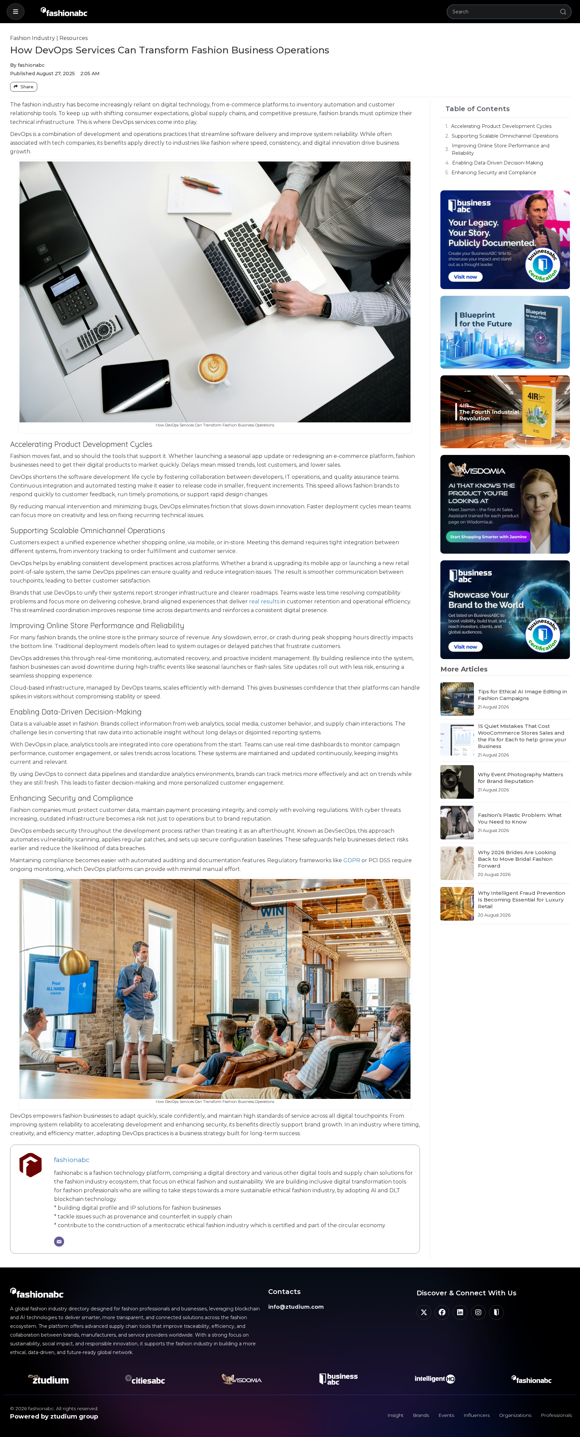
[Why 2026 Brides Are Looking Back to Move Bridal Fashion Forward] (457, 863)
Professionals (556, 1415)
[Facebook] (442, 1312)
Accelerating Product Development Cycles (501, 126)
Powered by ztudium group (54, 1416)
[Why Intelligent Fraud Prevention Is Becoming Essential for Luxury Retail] (457, 904)
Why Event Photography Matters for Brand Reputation (520, 777)
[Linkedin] (460, 1312)
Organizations (515, 1415)
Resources (73, 38)
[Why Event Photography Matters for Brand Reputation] (457, 782)
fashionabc (72, 1160)
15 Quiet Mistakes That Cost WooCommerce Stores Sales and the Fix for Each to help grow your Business (522, 736)
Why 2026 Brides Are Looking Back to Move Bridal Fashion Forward (517, 859)
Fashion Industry (32, 38)
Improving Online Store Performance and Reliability (500, 149)
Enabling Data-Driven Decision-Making (497, 163)
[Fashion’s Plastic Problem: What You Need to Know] (457, 822)
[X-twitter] (424, 1312)
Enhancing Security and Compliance (493, 173)
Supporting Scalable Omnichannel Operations (505, 136)
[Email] (59, 1242)
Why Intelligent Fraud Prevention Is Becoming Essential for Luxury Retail (521, 900)
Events (446, 1415)
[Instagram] (478, 1312)
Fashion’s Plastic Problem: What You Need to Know (520, 818)
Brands (421, 1415)
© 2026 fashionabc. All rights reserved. (54, 1408)
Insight (395, 1415)
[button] (16, 11)
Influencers (477, 1415)
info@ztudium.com (296, 1307)
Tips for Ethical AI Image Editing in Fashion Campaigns (522, 694)
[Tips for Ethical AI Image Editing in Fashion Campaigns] (457, 699)
